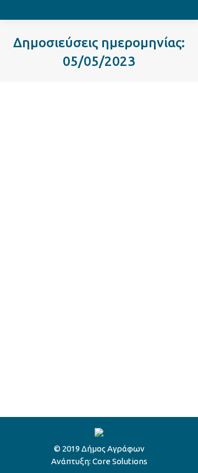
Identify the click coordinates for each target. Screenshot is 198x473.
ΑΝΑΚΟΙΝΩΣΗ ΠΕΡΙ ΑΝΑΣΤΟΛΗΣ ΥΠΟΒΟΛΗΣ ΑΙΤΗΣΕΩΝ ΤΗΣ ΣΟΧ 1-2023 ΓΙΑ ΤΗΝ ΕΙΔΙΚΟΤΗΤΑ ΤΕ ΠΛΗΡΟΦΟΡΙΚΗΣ (96, 134)
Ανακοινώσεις (51, 178)
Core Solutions (119, 461)
